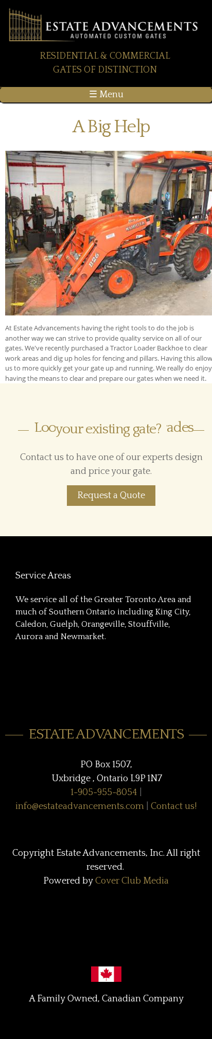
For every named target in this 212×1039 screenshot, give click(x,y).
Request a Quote (111, 495)
